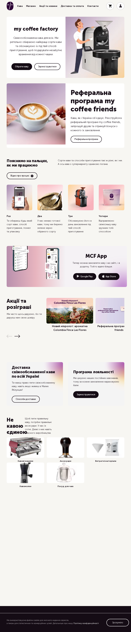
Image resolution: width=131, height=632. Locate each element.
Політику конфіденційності (86, 623)
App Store (111, 276)
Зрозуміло (117, 622)
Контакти (92, 6)
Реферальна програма (86, 139)
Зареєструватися (47, 66)
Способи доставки (26, 399)
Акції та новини (48, 6)
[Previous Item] (9, 336)
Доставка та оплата (72, 6)
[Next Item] (17, 336)
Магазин (31, 6)
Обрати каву (21, 66)
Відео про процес (20, 175)
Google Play (86, 276)
